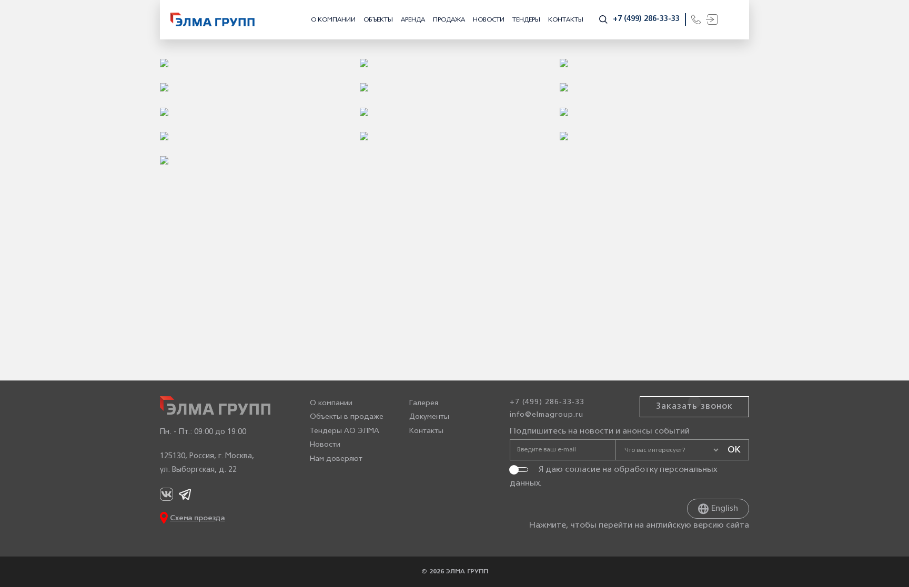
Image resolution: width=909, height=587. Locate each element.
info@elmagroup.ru (546, 414)
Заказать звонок (694, 406)
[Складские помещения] (254, 63)
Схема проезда (197, 518)
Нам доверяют (336, 459)
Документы (429, 417)
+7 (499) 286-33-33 (646, 19)
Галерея (423, 403)
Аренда (413, 20)
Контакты (565, 20)
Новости (488, 20)
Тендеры (526, 20)
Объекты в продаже (346, 417)
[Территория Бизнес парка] (254, 87)
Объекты (378, 20)
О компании (333, 20)
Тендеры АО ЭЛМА (344, 431)
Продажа (449, 20)
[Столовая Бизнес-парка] (454, 63)
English (724, 508)
